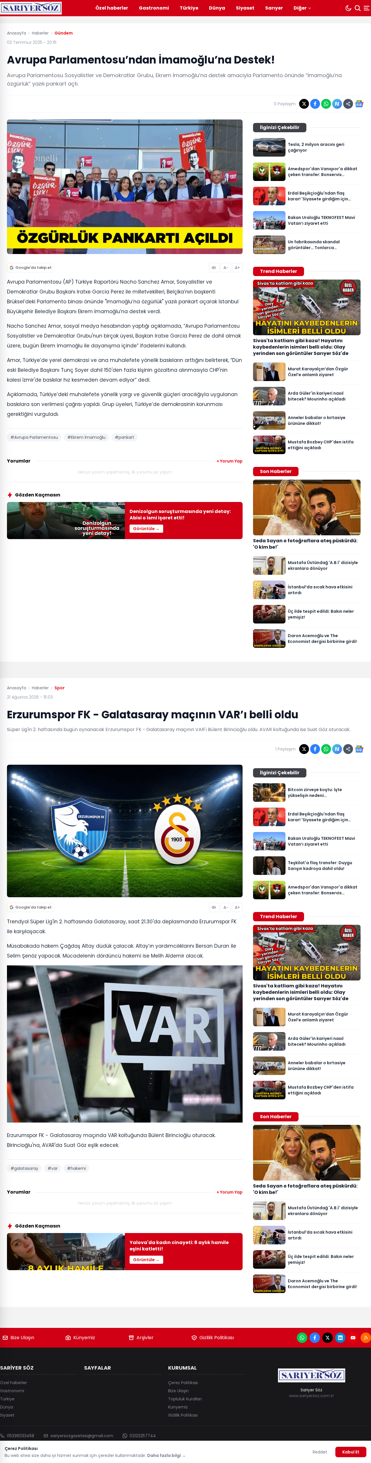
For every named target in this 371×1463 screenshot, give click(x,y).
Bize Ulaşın (22, 1337)
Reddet (320, 1452)
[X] (327, 1338)
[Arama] (357, 8)
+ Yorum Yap (230, 461)
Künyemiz (84, 1337)
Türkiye (189, 8)
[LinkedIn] (340, 1338)
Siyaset (245, 8)
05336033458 (20, 1436)
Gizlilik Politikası (216, 1337)
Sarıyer (274, 8)
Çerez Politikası (183, 1383)
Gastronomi (154, 8)
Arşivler (145, 1337)
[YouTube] (353, 1338)
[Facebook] (315, 1338)
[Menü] (367, 8)
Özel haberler (111, 8)
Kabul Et (350, 1452)
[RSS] (366, 1338)
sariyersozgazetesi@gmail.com (81, 1436)
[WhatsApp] (302, 1338)
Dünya (217, 8)
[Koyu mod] (348, 8)
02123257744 (143, 1436)
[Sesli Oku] (214, 267)
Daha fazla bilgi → (166, 1455)
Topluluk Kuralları (185, 1399)
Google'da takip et (33, 267)
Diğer (300, 8)
